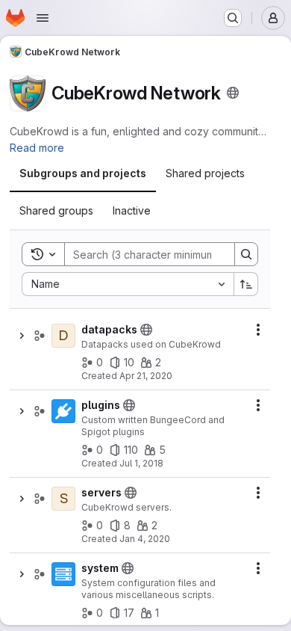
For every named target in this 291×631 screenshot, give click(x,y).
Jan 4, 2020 (144, 538)
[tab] (83, 173)
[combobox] (128, 284)
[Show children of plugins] (22, 411)
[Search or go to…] (233, 18)
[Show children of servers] (22, 499)
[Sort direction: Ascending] (246, 284)
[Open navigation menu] (42, 18)
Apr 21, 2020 (145, 375)
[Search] (246, 254)
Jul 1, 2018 (141, 463)
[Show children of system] (22, 574)
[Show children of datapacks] (22, 336)
